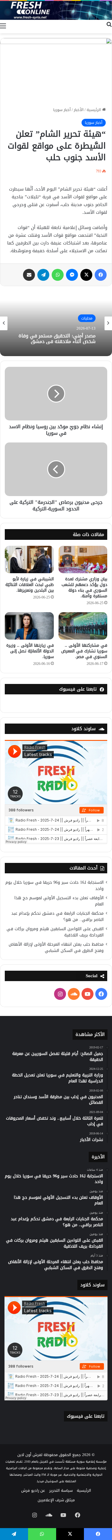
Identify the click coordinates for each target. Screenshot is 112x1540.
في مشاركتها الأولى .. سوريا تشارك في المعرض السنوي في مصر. (84, 651)
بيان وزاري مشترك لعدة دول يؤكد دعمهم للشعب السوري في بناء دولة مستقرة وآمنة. (84, 587)
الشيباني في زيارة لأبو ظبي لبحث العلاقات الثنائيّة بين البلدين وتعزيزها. (29, 584)
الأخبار (79, 109)
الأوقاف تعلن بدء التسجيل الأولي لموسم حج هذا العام (59, 901)
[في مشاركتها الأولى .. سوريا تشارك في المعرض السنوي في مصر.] (83, 626)
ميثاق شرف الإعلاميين (56, 1500)
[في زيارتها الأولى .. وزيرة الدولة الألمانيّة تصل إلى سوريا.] (29, 626)
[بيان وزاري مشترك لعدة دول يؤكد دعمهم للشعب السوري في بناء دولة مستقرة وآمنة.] (83, 559)
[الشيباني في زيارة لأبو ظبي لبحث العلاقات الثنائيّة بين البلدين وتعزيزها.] (29, 559)
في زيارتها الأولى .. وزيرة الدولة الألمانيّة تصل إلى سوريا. (30, 651)
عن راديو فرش (33, 1490)
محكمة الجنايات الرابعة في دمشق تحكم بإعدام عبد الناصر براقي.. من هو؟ (57, 916)
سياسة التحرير (61, 1490)
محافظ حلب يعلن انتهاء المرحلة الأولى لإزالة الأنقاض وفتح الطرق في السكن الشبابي (56, 947)
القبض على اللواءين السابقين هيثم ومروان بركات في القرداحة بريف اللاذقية (55, 932)
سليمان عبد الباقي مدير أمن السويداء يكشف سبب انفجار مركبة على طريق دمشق (57, 343)
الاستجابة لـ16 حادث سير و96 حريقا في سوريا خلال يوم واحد (54, 885)
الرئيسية (94, 109)
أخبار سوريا (62, 109)
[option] (56, 323)
